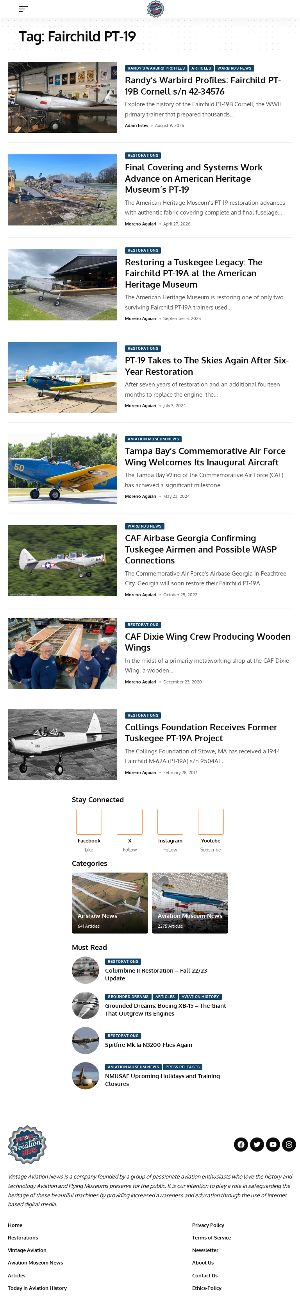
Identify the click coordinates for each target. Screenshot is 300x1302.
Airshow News (97, 915)
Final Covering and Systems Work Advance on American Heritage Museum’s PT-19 (194, 178)
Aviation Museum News (153, 439)
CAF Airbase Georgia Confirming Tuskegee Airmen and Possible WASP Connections (201, 548)
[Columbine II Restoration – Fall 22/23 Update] (85, 970)
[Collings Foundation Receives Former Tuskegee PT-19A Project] (62, 744)
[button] (25, 9)
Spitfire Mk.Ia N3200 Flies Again (148, 1044)
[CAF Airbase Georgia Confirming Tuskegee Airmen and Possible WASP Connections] (62, 560)
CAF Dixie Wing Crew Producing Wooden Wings (208, 642)
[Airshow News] (110, 903)
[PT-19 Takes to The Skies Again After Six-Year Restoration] (62, 377)
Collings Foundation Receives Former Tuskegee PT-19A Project (201, 732)
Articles (201, 68)
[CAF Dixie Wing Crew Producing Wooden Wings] (62, 653)
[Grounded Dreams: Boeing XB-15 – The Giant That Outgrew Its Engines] (85, 1005)
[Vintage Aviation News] (155, 9)
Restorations (143, 155)
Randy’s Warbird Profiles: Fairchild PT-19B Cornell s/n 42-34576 (203, 85)
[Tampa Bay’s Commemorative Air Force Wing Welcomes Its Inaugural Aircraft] (62, 468)
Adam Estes (136, 125)
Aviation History (200, 996)
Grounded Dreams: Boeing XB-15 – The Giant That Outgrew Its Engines (165, 1009)
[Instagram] (170, 831)
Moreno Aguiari (140, 224)
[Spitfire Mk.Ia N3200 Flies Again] (85, 1040)
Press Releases (183, 1067)
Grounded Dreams (128, 996)
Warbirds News (235, 68)
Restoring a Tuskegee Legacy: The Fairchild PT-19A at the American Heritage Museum (193, 273)
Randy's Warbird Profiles (156, 68)
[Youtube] (210, 831)
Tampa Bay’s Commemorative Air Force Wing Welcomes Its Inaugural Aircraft (205, 456)
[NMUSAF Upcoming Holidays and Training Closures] (85, 1075)
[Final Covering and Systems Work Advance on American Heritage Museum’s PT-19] (62, 189)
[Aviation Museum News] (190, 903)
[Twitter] (257, 1144)
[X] (129, 831)
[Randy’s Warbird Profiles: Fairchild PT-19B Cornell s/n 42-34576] (62, 97)
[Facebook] (89, 831)
